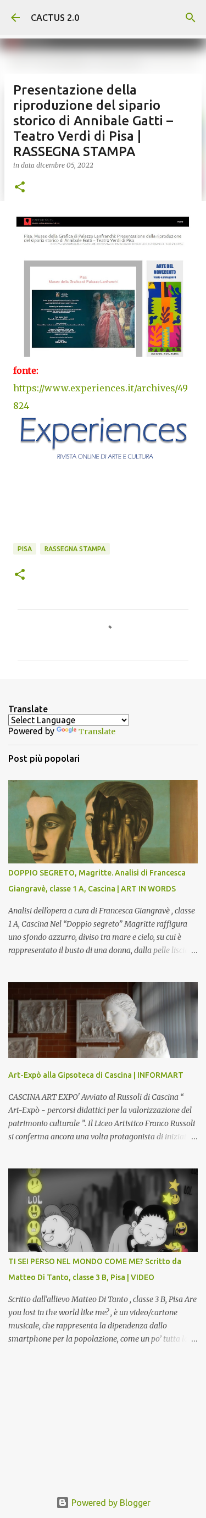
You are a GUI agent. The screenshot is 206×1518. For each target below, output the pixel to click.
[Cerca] (190, 17)
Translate (97, 731)
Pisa (25, 548)
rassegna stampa (74, 548)
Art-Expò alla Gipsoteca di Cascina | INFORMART (95, 1075)
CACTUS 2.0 (55, 18)
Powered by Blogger (110, 1503)
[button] (19, 187)
